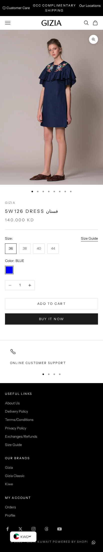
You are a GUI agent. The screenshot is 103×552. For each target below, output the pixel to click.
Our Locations (89, 6)
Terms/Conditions (19, 419)
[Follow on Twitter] (20, 528)
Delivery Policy (16, 411)
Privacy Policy (15, 428)
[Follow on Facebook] (7, 528)
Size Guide (89, 238)
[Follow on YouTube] (59, 528)
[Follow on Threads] (46, 528)
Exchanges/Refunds (21, 436)
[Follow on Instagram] (33, 528)
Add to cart (51, 304)
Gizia (10, 203)
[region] (51, 356)
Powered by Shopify (72, 541)
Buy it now (51, 319)
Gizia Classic (14, 476)
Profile (10, 515)
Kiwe (9, 484)
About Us (12, 403)
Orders (10, 507)
